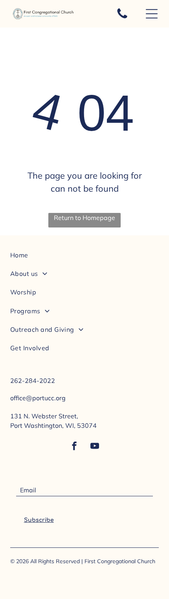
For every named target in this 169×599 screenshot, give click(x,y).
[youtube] (94, 447)
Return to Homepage (84, 218)
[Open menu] (152, 14)
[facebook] (74, 447)
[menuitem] (84, 258)
